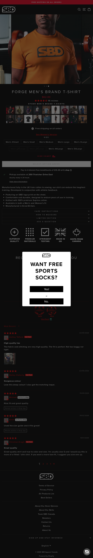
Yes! (46, 289)
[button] (86, 551)
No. (46, 301)
